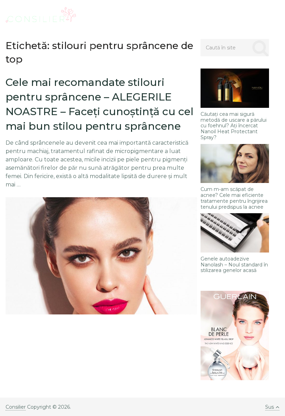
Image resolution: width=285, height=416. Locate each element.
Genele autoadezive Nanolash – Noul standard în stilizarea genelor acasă (234, 264)
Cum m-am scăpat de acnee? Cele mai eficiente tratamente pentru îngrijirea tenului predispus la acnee (234, 198)
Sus (269, 407)
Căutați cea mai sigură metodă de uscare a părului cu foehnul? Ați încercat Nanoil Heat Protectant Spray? (234, 126)
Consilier (16, 407)
